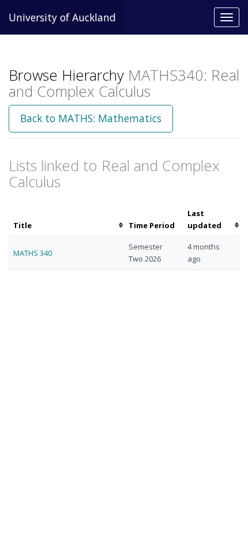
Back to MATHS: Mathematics (90, 118)
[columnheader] (66, 219)
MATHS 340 (32, 253)
